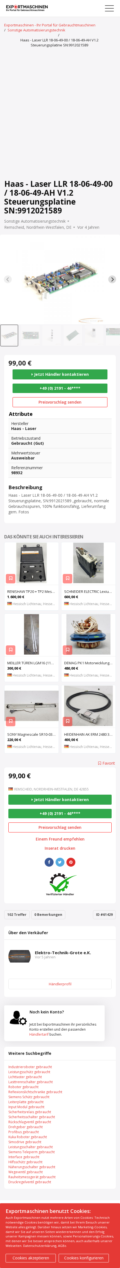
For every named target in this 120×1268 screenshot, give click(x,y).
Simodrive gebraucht (24, 1142)
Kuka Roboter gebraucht (27, 1137)
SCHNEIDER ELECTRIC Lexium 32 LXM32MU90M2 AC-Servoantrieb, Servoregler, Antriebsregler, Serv (90, 591)
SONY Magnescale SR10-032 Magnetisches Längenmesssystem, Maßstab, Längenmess (33, 734)
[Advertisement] (60, 114)
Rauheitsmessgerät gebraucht (32, 1177)
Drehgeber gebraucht (25, 1127)
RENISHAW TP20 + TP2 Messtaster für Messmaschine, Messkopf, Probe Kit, (33, 591)
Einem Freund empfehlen (60, 839)
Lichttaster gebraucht (25, 1077)
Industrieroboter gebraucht (30, 1067)
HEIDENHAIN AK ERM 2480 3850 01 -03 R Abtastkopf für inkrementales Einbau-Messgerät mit (90, 734)
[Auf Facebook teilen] (49, 862)
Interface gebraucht (23, 1157)
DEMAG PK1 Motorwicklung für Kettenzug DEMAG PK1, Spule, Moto (90, 663)
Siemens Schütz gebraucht (28, 1097)
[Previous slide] (8, 279)
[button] (9, 335)
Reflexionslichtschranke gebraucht (35, 1092)
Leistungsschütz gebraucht (29, 1072)
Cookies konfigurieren (84, 1257)
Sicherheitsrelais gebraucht (29, 1112)
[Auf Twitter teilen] (60, 862)
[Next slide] (112, 279)
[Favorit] (10, 578)
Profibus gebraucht (23, 1132)
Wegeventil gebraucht (25, 1172)
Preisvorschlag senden (60, 402)
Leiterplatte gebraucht (26, 1102)
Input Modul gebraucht (26, 1107)
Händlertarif (39, 1034)
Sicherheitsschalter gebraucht (31, 1117)
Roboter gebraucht (23, 1087)
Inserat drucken (60, 848)
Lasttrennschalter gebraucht (30, 1082)
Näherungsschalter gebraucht (31, 1167)
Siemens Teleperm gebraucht (31, 1152)
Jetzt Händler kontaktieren (61, 374)
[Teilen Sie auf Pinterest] (70, 862)
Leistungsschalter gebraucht (30, 1147)
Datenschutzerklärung (39, 1246)
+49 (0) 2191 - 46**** (60, 388)
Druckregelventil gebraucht (29, 1182)
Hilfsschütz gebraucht (25, 1162)
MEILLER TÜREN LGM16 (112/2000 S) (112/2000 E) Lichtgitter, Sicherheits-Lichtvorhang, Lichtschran (33, 663)
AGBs (62, 1246)
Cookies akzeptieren (31, 1257)
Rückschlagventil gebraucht (29, 1122)
